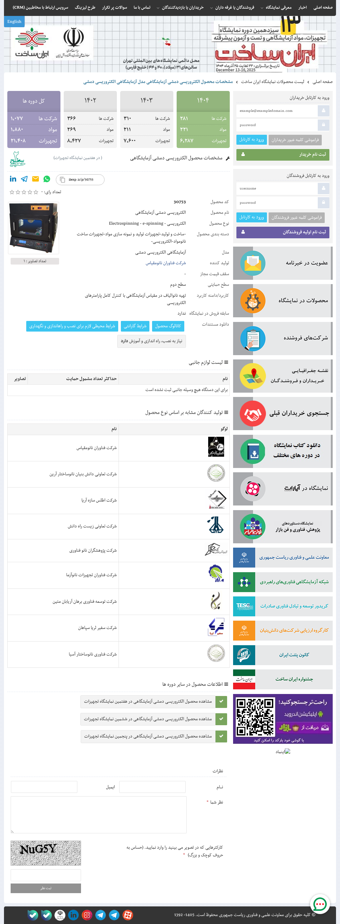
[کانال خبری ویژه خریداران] (99, 915)
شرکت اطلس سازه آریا (99, 500)
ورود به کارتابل (251, 139)
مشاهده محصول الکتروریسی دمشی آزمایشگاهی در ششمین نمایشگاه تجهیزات (148, 719)
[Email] (35, 180)
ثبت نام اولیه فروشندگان (304, 232)
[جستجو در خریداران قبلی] (283, 415)
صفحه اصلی (322, 82)
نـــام (219, 787)
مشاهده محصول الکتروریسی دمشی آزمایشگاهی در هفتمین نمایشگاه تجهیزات (148, 701)
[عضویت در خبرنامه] (283, 264)
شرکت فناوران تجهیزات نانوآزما (91, 575)
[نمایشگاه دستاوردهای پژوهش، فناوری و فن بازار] (283, 528)
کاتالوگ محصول (168, 326)
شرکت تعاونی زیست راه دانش (92, 526)
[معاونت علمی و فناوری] (283, 559)
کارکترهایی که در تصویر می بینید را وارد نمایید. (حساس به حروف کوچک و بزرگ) (175, 851)
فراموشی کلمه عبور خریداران (295, 140)
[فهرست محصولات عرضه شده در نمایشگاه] (283, 302)
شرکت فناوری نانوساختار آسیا (93, 654)
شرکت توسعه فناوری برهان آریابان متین (85, 601)
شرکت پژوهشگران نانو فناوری (93, 550)
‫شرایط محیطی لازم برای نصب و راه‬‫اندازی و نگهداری (72, 326)
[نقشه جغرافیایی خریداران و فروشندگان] (283, 377)
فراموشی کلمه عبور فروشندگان (297, 217)
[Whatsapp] (46, 180)
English (14, 22)
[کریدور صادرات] (283, 607)
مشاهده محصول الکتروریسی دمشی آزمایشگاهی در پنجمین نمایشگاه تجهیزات (148, 736)
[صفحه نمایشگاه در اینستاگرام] (86, 915)
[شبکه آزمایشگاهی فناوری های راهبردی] (283, 583)
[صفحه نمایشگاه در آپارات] (126, 915)
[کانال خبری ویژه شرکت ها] (113, 915)
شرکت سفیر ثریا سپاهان (97, 628)
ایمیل (110, 787)
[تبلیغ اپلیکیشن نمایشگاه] (283, 720)
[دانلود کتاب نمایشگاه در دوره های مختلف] (283, 453)
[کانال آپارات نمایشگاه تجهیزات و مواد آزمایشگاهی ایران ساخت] (283, 490)
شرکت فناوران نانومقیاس (166, 263)
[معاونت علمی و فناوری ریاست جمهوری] (58, 915)
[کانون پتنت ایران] (283, 656)
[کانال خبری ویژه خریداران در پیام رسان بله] (45, 915)
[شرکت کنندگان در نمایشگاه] (283, 340)
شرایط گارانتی (135, 326)
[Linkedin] (13, 180)
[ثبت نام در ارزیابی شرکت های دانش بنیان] (283, 632)
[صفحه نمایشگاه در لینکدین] (72, 915)
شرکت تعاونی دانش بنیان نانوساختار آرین (83, 474)
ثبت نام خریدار (312, 154)
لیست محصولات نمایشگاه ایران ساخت (272, 82)
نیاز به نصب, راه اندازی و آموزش (151, 341)
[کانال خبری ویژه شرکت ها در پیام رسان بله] (31, 915)
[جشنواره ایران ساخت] (283, 680)
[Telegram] (24, 180)
